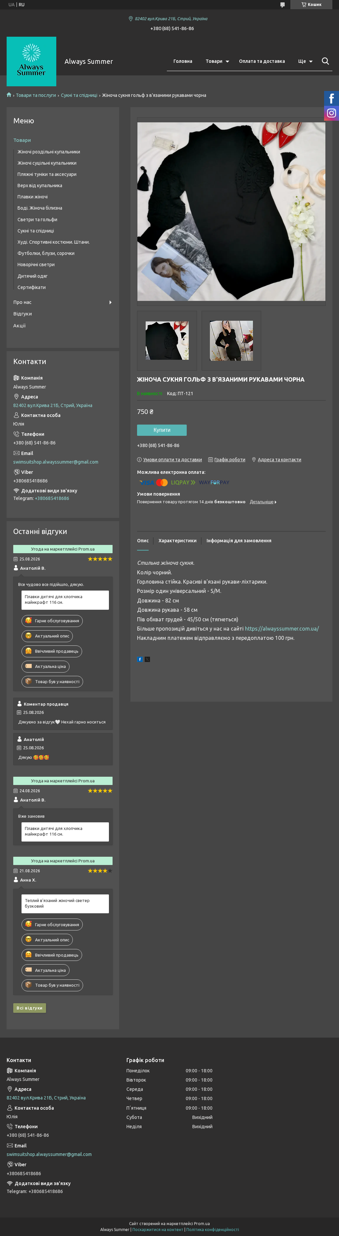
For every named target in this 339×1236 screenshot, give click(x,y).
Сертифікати (32, 287)
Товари (214, 61)
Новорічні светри (36, 264)
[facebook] (140, 660)
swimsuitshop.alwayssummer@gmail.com (55, 462)
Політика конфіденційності (212, 1229)
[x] (147, 660)
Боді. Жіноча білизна (40, 208)
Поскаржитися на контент (157, 1229)
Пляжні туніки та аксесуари (47, 174)
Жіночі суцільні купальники (47, 163)
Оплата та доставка (262, 61)
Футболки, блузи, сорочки (46, 253)
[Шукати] (324, 61)
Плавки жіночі (33, 196)
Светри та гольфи (37, 219)
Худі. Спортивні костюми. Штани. (54, 242)
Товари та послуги (36, 95)
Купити (162, 430)
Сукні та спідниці (79, 95)
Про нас (22, 302)
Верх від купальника (40, 185)
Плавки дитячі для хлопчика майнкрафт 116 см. (53, 599)
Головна (182, 61)
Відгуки (22, 313)
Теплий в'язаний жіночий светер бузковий (57, 903)
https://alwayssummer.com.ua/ (282, 629)
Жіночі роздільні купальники (49, 151)
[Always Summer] (31, 61)
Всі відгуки (30, 1008)
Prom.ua (202, 1223)
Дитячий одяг (33, 276)
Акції (19, 325)
